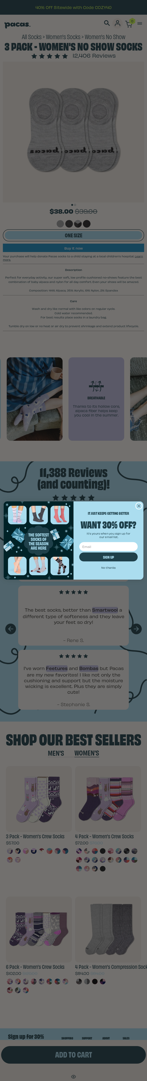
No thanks (108, 567)
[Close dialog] (139, 506)
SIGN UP (108, 556)
